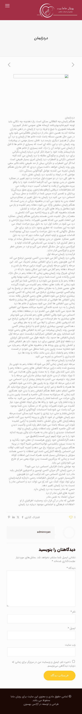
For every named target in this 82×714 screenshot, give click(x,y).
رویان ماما (16, 696)
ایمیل (71, 628)
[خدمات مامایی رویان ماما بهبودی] (56, 6)
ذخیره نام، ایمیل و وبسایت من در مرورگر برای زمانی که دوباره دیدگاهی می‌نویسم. (43, 664)
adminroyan (44, 532)
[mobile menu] (7, 6)
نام (73, 612)
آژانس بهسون (30, 704)
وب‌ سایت (70, 645)
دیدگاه (71, 568)
